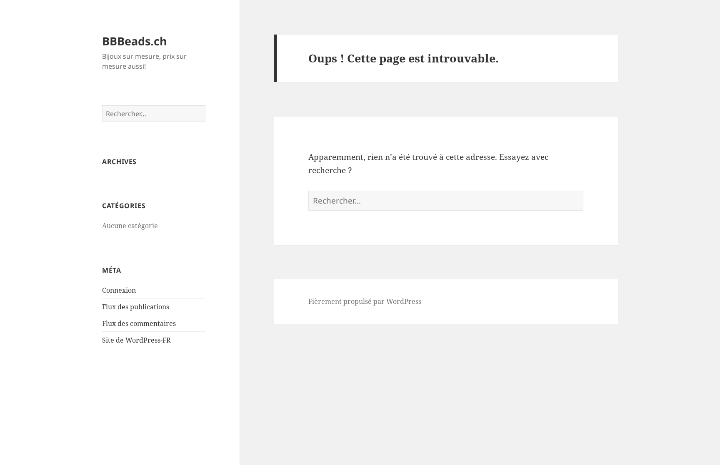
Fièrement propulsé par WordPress (364, 301)
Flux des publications (135, 306)
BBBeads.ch (134, 41)
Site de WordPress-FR (136, 340)
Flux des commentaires (139, 323)
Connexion (119, 290)
